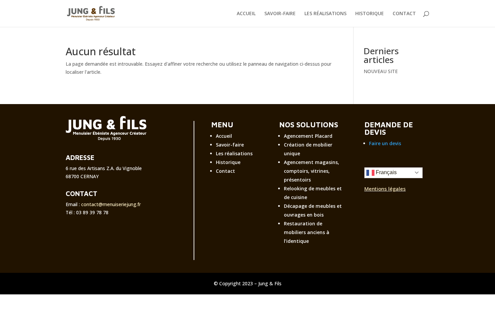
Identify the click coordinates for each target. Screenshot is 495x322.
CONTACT (404, 14)
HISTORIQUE (369, 14)
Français (385, 172)
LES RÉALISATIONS (325, 14)
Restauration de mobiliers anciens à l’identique (306, 232)
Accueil (224, 136)
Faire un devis (385, 143)
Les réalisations (234, 153)
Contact (225, 171)
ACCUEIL (246, 14)
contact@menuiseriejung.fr (111, 204)
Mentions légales (385, 188)
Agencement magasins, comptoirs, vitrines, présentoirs (311, 171)
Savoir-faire (230, 144)
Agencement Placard (308, 136)
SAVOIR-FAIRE (280, 14)
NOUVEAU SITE (381, 71)
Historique (228, 162)
